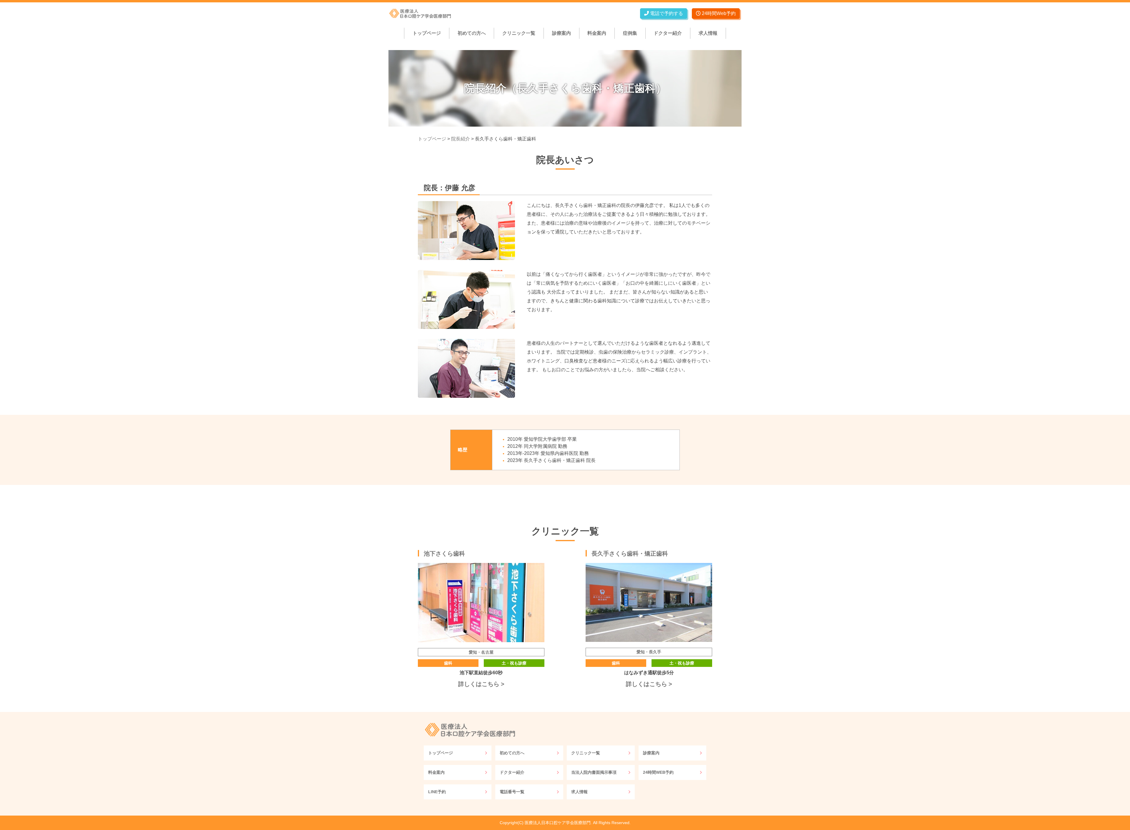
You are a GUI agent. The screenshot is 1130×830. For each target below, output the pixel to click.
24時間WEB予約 (658, 772)
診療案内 (561, 33)
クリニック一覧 (518, 33)
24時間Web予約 (718, 13)
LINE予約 (437, 791)
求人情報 (708, 33)
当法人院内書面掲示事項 (593, 772)
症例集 (630, 33)
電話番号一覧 (512, 791)
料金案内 (596, 33)
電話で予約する (666, 13)
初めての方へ (472, 33)
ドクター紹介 (668, 33)
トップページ (427, 33)
